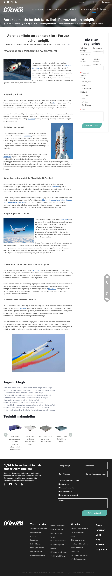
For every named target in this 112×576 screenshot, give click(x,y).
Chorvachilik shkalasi (58, 541)
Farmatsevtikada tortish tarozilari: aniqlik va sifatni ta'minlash (26, 407)
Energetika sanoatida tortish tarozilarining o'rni (21, 400)
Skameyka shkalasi (37, 548)
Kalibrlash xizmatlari (78, 540)
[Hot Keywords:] (93, 2)
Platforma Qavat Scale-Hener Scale (61, 439)
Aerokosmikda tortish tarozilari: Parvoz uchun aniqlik (23, 393)
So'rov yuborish (92, 125)
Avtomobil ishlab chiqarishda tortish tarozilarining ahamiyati (26, 398)
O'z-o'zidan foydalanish (86, 102)
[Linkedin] (8, 2)
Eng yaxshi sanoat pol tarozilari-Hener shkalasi (45, 439)
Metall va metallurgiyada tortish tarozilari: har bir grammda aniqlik (28, 388)
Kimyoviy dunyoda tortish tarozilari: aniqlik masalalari (23, 402)
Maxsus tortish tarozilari (79, 529)
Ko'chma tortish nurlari (58, 552)
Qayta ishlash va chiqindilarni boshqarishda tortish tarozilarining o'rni (29, 405)
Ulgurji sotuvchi (85, 93)
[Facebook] (5, 2)
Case (98, 534)
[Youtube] (16, 2)
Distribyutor (86, 82)
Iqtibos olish (103, 9)
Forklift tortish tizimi (57, 526)
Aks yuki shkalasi (36, 551)
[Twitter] (12, 2)
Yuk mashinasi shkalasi (38, 529)
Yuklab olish (75, 551)
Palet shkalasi (35, 544)
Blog (98, 539)
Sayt (68, 44)
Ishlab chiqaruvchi (86, 87)
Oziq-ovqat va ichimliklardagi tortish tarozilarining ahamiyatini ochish (29, 410)
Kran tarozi (34, 540)
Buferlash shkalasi (57, 529)
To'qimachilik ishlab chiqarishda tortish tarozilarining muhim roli (27, 395)
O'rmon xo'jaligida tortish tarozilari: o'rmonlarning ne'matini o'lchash (29, 390)
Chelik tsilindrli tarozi (37, 555)
